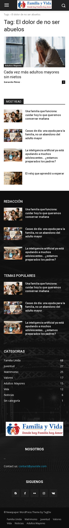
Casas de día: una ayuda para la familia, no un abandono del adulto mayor (45, 134)
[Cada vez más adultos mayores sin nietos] (34, 52)
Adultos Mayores (13, 65)
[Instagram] (44, 493)
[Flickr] (34, 493)
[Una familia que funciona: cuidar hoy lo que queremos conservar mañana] (13, 115)
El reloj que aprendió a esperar (44, 173)
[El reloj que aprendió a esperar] (13, 178)
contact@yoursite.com (33, 466)
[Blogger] (15, 493)
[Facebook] (25, 493)
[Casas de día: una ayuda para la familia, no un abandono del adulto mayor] (13, 135)
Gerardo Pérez (12, 82)
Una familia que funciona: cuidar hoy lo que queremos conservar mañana (43, 115)
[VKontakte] (53, 493)
